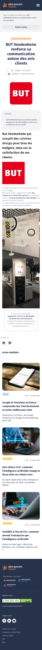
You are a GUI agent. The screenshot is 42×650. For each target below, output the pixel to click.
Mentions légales (8, 636)
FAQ (3, 639)
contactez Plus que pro (15, 321)
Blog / (5, 15)
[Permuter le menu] (38, 5)
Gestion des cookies (9, 629)
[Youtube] (14, 621)
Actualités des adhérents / (17, 15)
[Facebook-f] (4, 621)
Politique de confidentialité (11, 632)
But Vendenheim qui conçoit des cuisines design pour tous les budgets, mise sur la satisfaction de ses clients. (21, 122)
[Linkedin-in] (9, 621)
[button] (3, 342)
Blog (3, 642)
